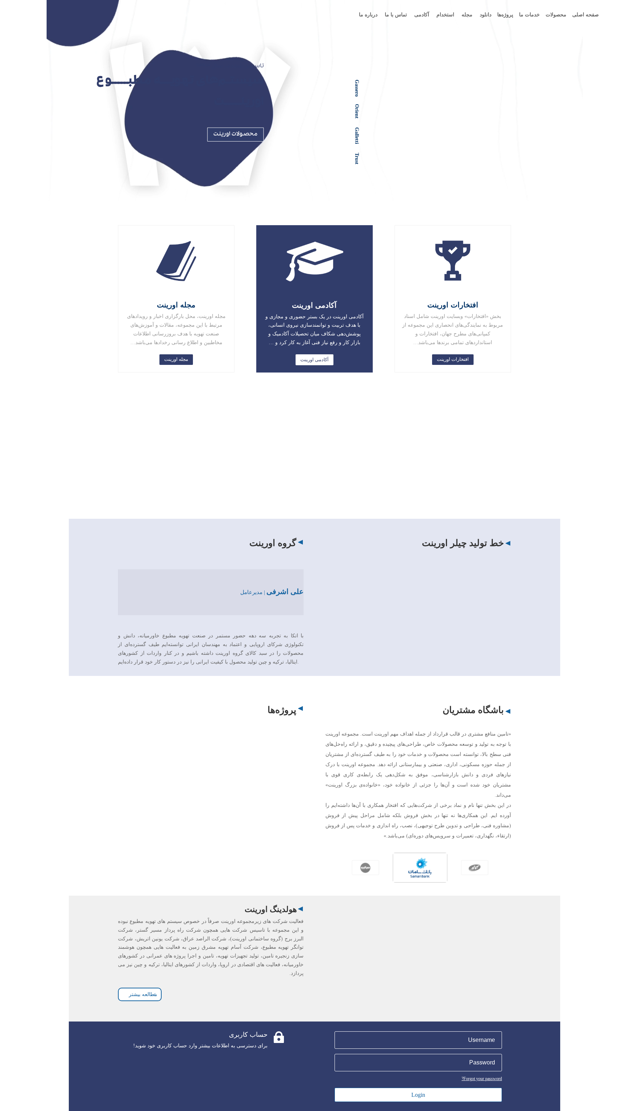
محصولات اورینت (235, 134)
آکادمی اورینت (314, 359)
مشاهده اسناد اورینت (259, 494)
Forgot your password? (482, 1078)
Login (418, 1095)
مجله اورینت (176, 359)
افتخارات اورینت (453, 359)
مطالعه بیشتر (143, 994)
